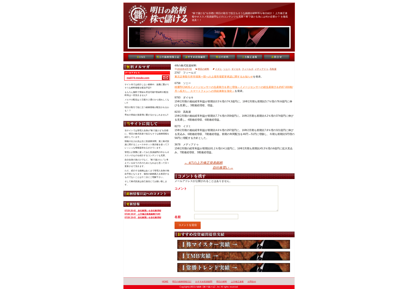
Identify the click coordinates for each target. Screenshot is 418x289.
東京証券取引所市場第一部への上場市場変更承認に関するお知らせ (214, 76)
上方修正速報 (237, 282)
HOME (165, 282)
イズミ (218, 69)
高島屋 (273, 69)
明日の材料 (203, 69)
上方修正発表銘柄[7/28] (142, 214)
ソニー (226, 69)
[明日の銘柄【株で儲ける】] (209, 27)
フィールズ (247, 69)
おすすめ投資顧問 (203, 282)
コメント (181, 188)
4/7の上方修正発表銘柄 (203, 162)
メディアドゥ (261, 69)
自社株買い (223, 167)
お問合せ (252, 282)
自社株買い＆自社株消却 (143, 210)
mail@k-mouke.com (138, 77)
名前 (178, 217)
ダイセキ (236, 69)
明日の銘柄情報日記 (181, 282)
